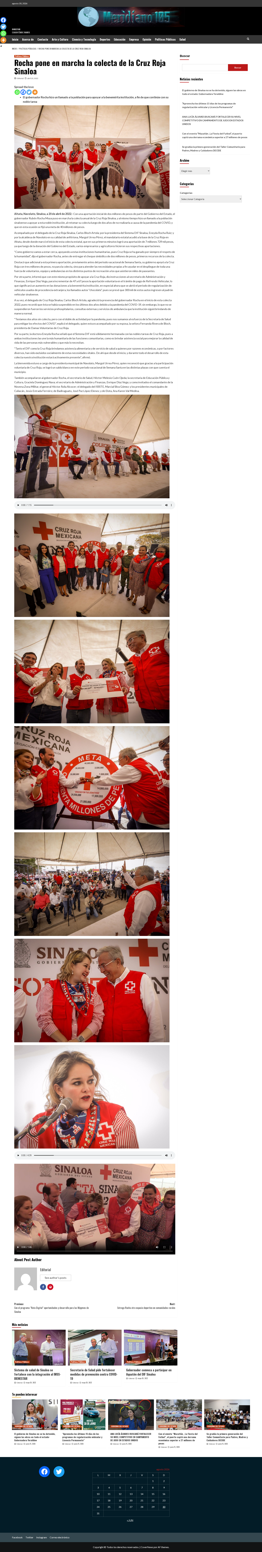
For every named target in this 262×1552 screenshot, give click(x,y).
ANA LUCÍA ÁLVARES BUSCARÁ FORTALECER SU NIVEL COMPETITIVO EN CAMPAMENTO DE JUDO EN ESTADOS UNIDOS (212, 120)
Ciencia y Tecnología (84, 39)
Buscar (185, 56)
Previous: (51, 1308)
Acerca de (28, 39)
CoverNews (147, 1547)
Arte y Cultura (60, 39)
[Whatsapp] (17, 92)
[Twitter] (29, 92)
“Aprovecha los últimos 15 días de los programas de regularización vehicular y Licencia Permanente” (209, 105)
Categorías (186, 192)
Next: (146, 1306)
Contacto (42, 39)
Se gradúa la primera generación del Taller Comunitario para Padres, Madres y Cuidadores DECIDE (213, 148)
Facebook (17, 1537)
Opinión (147, 39)
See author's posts (55, 1277)
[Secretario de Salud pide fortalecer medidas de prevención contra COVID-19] (95, 1348)
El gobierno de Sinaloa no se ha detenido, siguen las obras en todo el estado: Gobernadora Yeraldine (214, 92)
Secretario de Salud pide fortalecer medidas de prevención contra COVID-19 (94, 1374)
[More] (35, 92)
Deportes (105, 39)
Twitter (29, 1537)
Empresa (134, 39)
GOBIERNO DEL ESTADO (23, 1426)
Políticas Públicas (165, 39)
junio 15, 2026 (30, 1444)
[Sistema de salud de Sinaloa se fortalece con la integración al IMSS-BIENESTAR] (39, 1348)
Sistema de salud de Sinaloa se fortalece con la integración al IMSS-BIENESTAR (37, 1374)
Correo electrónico (59, 1537)
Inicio (15, 39)
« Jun (130, 1520)
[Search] (248, 38)
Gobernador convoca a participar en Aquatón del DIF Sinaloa (148, 1372)
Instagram (41, 1537)
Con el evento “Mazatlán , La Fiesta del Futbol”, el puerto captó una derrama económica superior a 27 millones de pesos (214, 135)
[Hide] (1, 46)
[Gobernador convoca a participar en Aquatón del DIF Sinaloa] (151, 1348)
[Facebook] (23, 92)
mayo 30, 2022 (31, 1382)
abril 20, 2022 (32, 78)
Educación (119, 39)
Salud (182, 39)
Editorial (20, 78)
